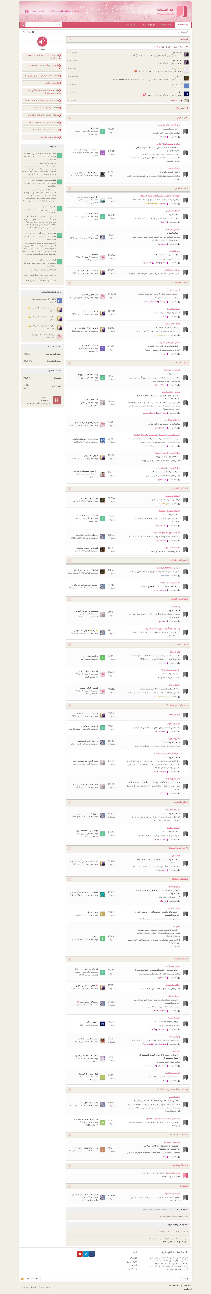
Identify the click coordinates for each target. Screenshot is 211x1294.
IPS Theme (174, 1286)
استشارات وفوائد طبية (170, 583)
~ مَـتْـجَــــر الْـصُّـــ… (91, 1022)
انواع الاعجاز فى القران (48, 260)
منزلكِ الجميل (174, 909)
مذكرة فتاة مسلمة (90, 346)
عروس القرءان (84, 200)
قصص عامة (174, 715)
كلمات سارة (178, 53)
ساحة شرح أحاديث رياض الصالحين (164, 472)
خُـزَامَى (87, 274)
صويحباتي (94, 254)
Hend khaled (46, 401)
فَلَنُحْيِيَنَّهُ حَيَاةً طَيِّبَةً (49, 207)
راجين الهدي (85, 403)
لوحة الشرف (147, 25)
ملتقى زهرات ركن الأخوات (169, 343)
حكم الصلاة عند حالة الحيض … (85, 535)
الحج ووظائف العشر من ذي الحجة (164, 551)
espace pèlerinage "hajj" (169, 1149)
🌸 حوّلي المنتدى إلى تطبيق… (86, 986)
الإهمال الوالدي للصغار (88, 688)
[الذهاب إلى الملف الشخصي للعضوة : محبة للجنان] (102, 1040)
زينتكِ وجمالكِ (174, 887)
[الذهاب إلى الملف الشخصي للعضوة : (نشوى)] (102, 174)
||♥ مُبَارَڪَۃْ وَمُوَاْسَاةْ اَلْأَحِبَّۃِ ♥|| (166, 255)
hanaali (87, 915)
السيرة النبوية (174, 739)
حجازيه (95, 937)
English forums (173, 1173)
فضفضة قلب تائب (137, 783)
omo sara (52, 299)
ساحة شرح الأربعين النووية (167, 457)
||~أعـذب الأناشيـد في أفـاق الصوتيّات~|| (150, 970)
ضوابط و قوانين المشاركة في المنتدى (43, 115)
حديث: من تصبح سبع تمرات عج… (84, 1195)
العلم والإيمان (181, 802)
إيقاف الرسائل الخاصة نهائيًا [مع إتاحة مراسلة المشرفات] (44, 92)
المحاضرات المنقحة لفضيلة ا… (85, 1120)
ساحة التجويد (174, 169)
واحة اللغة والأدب (172, 420)
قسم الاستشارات (179, 560)
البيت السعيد (181, 644)
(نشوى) (87, 176)
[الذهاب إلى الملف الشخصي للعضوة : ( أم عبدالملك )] (102, 1077)
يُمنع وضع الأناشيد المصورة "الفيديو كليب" (44, 67)
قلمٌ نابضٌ (175, 856)
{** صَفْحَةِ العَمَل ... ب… (89, 1103)
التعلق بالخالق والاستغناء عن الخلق (43, 180)
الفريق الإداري (132, 1262)
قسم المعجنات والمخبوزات (168, 933)
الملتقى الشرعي (180, 488)
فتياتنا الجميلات (180, 283)
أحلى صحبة (175, 290)
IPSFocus (187, 1286)
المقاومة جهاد (92, 236)
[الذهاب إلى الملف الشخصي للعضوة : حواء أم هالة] (102, 894)
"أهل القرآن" (182, 118)
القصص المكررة (51, 83)
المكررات (183, 1186)
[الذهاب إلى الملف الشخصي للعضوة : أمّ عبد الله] (102, 237)
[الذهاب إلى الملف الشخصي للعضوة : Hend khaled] (57, 400)
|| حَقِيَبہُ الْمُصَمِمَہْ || (172, 1058)
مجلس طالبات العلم (171, 392)
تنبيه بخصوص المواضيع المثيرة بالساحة (41, 101)
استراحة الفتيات (173, 309)
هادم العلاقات (92, 214)
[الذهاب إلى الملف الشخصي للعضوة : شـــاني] (102, 1023)
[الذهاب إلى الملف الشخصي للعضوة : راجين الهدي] (102, 402)
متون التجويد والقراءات (169, 172)
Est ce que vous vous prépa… (85, 1148)
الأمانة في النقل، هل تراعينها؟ (46, 108)
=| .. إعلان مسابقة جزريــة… (87, 197)
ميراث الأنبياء (181, 363)
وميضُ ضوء (174, 1037)
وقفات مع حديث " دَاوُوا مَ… (87, 375)
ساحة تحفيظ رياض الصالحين (167, 468)
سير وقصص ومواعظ (177, 705)
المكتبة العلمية (143, 396)
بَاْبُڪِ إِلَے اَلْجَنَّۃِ (174, 652)
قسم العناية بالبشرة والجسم (148, 891)
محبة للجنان (85, 1042)
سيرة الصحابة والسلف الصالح (167, 754)
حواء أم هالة (85, 896)
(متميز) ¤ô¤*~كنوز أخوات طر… (86, 328)
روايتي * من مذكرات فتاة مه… (86, 714)
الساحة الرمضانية (172, 496)
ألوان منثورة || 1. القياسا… (88, 1074)
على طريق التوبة (173, 779)
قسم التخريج (146, 1101)
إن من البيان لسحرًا (178, 848)
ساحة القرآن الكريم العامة (169, 125)
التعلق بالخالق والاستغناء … (87, 516)
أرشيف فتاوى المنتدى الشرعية (167, 533)
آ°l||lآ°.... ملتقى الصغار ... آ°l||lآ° (166, 689)
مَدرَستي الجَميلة (171, 346)
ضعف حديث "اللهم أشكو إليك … (85, 439)
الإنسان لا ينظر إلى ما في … (87, 671)
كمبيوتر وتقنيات (180, 959)
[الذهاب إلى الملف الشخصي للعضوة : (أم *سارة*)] (102, 500)
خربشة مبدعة (174, 1018)
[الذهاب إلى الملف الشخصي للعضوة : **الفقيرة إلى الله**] (102, 257)
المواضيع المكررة (172, 1194)
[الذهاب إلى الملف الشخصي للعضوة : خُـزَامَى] (102, 272)
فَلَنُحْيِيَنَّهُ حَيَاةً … (92, 128)
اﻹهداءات (130, 25)
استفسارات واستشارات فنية (166, 1000)
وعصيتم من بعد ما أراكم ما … (86, 611)
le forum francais (179, 1135)
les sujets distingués (169, 1146)
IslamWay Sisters (179, 1165)
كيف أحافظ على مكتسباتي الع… (85, 570)
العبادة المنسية (173, 810)
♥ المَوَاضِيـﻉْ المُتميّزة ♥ (169, 783)
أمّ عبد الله (86, 238)
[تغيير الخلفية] (27, 11)
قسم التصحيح (160, 1101)
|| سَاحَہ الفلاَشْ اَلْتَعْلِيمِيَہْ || (151, 1055)
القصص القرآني (173, 724)
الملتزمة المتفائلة (83, 1059)
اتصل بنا (187, 1289)
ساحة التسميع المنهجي (145, 148)
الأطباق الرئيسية (171, 930)
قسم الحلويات (157, 930)
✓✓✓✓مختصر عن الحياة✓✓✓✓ (84, 862)
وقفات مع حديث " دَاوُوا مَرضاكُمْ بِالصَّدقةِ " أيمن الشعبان (39, 154)
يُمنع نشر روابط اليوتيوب (48, 137)
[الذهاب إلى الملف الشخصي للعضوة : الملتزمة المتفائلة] (102, 1058)
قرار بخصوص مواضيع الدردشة (45, 130)
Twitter (86, 1254)
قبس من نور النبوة (172, 370)
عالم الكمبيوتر (174, 996)
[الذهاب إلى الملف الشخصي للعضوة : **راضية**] (102, 296)
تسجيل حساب (38, 11)
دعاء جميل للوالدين (90, 656)
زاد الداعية (176, 607)
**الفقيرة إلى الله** (83, 257)
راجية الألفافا (85, 1151)
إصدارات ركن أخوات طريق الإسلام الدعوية (162, 629)
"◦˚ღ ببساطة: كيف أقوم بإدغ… (86, 173)
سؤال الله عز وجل (91, 456)
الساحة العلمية (173, 828)
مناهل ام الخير (84, 348)
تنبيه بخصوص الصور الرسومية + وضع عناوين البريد (43, 56)
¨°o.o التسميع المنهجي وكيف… (85, 150)
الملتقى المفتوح (173, 211)
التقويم (134, 1265)
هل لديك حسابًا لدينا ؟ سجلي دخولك (64, 11)
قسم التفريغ (173, 1101)
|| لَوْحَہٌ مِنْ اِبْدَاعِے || (170, 1055)
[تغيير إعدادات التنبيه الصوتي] (69, 39)
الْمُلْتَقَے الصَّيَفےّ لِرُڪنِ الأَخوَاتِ (166, 294)
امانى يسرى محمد (83, 131)
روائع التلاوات (172, 970)
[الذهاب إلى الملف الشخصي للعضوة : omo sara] (59, 300)
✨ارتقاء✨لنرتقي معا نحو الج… (85, 631)
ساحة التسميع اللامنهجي (167, 148)
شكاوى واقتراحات (172, 270)
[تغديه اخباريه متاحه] (22, 1279)
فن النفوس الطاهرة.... (89, 295)
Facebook (92, 1254)
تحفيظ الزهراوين (173, 151)
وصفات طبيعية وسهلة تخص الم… (83, 893)
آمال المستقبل (173, 685)
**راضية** (86, 298)
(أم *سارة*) (178, 77)
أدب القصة (175, 863)
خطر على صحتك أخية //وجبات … (85, 585)
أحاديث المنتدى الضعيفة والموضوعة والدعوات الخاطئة (157, 435)
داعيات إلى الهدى (179, 599)
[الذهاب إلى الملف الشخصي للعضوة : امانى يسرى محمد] (102, 131)
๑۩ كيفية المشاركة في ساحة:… (85, 471)
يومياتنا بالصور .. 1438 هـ (88, 1039)
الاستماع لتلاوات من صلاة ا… (86, 969)
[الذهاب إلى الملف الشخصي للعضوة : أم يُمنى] (102, 440)
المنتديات (133, 1258)
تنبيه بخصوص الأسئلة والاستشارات (43, 123)
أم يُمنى (87, 442)
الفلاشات (176, 1052)
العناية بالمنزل (154, 912)
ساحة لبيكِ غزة (172, 233)
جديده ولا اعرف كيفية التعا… (87, 271)
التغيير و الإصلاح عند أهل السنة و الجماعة (41, 233)
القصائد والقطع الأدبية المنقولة (148, 860)
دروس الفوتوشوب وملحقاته (166, 1022)
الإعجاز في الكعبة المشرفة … (87, 548)
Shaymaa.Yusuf (84, 940)
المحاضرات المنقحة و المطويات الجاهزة (163, 1119)
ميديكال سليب (92, 913)
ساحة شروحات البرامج (143, 1000)
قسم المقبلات (143, 930)
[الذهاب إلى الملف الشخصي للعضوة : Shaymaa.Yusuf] (102, 938)
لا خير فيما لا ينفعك (90, 312)
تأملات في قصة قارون (89, 726)
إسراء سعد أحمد (83, 474)
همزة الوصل (174, 251)
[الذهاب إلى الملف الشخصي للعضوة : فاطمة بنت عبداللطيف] (102, 152)
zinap (88, 659)
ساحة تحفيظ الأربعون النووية (167, 453)
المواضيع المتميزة (170, 129)
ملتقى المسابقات (172, 324)
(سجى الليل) (85, 1123)
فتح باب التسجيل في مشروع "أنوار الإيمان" (41, 76)
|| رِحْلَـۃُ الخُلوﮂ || (152, 783)
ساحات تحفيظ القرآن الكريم (168, 144)
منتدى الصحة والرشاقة (146, 933)
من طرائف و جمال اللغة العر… (86, 423)
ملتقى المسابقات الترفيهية (167, 328)
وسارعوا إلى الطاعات (89, 499)
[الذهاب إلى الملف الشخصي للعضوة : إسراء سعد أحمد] (102, 474)
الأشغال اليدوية (141, 912)
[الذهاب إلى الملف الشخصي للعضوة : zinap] (102, 657)
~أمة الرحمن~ (177, 85)
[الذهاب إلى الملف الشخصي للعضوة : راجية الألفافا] (102, 1149)
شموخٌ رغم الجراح (172, 230)
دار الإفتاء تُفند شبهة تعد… (87, 741)
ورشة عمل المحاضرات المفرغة (172, 1089)
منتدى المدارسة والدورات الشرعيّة (164, 396)
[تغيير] (69, 118)
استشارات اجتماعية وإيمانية (168, 568)
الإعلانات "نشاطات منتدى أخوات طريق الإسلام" (160, 196)
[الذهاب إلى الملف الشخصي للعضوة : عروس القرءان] (102, 200)
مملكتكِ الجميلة (180, 879)
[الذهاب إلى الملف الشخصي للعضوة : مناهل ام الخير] (102, 348)
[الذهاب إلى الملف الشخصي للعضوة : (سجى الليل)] (102, 1122)
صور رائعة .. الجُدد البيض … (87, 814)
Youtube (80, 1254)
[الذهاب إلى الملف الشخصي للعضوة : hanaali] (102, 914)
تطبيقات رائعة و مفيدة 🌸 (87, 1002)
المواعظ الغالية (91, 400)
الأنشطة (166, 25)
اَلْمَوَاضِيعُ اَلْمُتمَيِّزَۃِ (145, 294)
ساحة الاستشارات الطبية (167, 587)
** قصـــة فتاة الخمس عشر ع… (86, 1056)
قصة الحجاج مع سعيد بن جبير (85, 761)
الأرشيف (136, 1101)
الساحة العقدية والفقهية (169, 511)
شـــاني (180, 93)
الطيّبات (176, 927)
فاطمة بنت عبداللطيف (81, 153)
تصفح (182, 25)
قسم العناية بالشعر (170, 891)
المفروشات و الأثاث (170, 912)
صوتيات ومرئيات (173, 967)
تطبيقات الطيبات (173, 936)
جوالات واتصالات (173, 985)
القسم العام (181, 188)
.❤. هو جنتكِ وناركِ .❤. (170, 670)
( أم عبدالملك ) (84, 1077)
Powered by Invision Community (34, 1288)
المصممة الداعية (172, 1073)
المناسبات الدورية (172, 548)
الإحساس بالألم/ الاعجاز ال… (86, 831)
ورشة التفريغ (174, 1097)
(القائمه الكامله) (148, 1210)
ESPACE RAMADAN (151, 1146)
